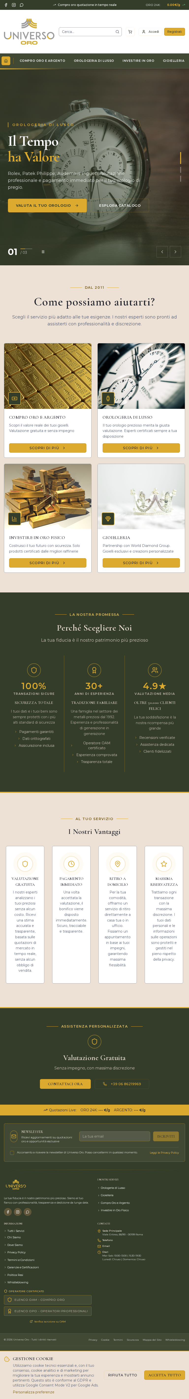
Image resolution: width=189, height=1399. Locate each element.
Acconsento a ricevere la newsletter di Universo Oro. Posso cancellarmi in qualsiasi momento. (77, 1152)
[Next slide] (175, 251)
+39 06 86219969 (126, 1084)
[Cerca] (117, 31)
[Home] (5, 60)
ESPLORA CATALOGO (120, 205)
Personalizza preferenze (33, 1392)
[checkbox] (12, 1153)
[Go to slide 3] (180, 179)
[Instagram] (14, 5)
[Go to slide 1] (180, 158)
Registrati (174, 31)
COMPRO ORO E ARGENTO (42, 61)
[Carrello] (130, 31)
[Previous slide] (162, 251)
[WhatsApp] (22, 5)
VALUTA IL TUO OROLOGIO (43, 205)
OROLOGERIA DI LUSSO (94, 61)
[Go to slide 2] (180, 170)
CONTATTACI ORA (65, 1084)
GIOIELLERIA (174, 61)
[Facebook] (6, 5)
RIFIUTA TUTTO (122, 1375)
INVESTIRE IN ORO (139, 61)
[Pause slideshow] (43, 252)
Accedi (154, 31)
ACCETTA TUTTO (164, 1375)
